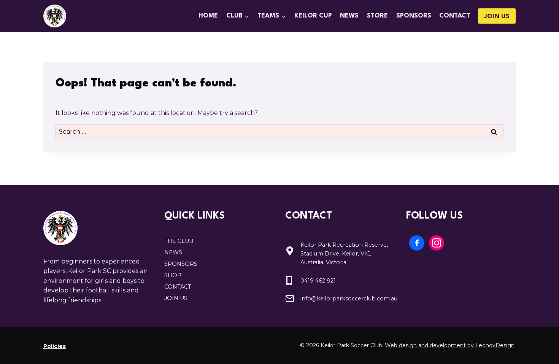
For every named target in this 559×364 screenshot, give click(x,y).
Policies (54, 346)
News (349, 16)
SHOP (172, 275)
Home (208, 16)
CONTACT (177, 286)
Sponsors (413, 16)
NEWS (173, 252)
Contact (454, 16)
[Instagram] (436, 243)
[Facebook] (416, 243)
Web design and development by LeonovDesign (450, 345)
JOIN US (497, 16)
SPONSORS (180, 263)
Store (377, 16)
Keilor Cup (313, 16)
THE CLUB (178, 241)
